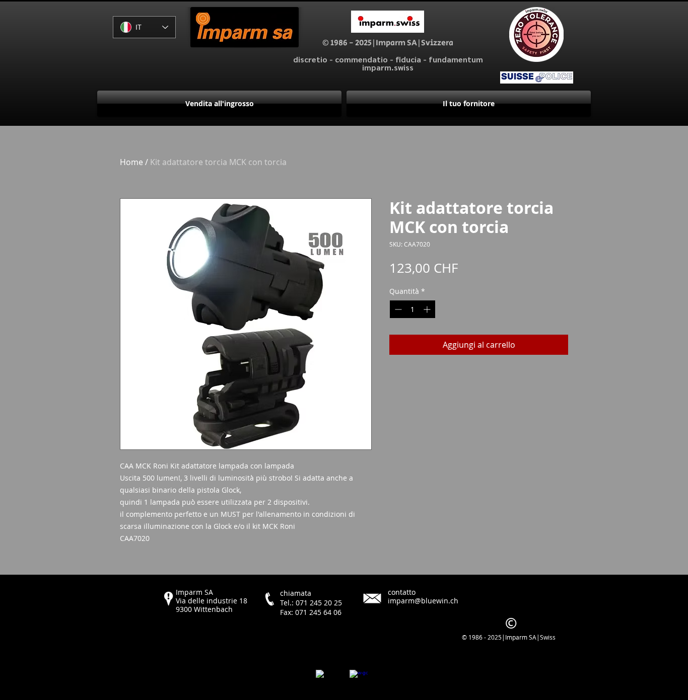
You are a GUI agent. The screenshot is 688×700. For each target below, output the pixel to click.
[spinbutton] (412, 309)
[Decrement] (397, 309)
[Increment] (428, 309)
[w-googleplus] (359, 679)
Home (131, 162)
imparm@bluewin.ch (423, 600)
